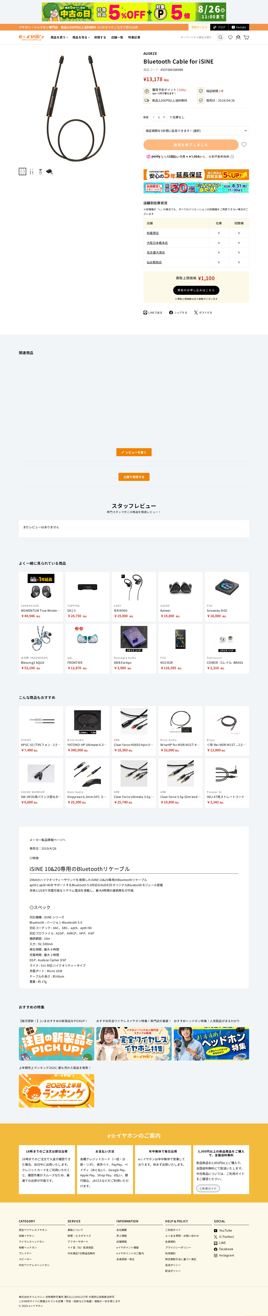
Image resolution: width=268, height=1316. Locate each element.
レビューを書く (138, 453)
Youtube (241, 27)
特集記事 (134, 37)
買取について (75, 1230)
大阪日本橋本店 (157, 242)
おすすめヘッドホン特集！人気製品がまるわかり (207, 1021)
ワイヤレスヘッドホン (32, 1241)
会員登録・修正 (125, 1259)
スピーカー (25, 1259)
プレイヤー (25, 1253)
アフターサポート (78, 1241)
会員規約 (170, 1241)
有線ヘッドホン (28, 1247)
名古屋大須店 (156, 252)
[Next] (131, 107)
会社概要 (121, 1230)
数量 (145, 117)
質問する (129, 478)
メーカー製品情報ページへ (48, 839)
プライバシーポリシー (178, 1247)
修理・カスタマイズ (79, 1235)
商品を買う (58, 37)
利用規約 (170, 1253)
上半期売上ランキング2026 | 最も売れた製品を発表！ (55, 1068)
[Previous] (21, 107)
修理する (100, 37)
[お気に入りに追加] (244, 144)
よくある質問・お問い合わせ (182, 1235)
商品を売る (80, 37)
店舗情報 (121, 1241)
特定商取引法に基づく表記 (180, 1259)
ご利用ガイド (208, 1188)
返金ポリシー (173, 1265)
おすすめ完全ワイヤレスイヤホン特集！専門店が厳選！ (133, 1021)
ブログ (221, 27)
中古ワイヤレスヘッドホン (34, 1265)
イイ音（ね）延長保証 (81, 1247)
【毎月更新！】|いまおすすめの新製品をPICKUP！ (53, 1021)
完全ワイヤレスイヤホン (33, 1230)
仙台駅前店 (154, 262)
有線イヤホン (26, 1235)
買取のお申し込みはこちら (196, 290)
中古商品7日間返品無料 (81, 1253)
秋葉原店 (153, 233)
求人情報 (121, 1235)
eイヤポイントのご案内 (130, 1253)
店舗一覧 (117, 37)
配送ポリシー (173, 1271)
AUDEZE (150, 53)
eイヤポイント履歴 (127, 1247)
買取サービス (199, 27)
